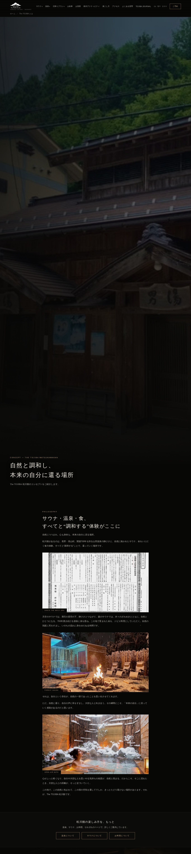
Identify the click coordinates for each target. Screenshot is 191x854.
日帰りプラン (59, 6)
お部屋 (78, 6)
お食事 (70, 6)
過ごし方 (106, 6)
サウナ (39, 6)
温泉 (47, 6)
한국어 (164, 6)
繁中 (159, 6)
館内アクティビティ (92, 6)
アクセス (115, 6)
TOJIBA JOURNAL (143, 6)
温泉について (68, 836)
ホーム (12, 14)
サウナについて (94, 836)
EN (155, 6)
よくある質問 (127, 6)
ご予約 (175, 6)
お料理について (122, 836)
